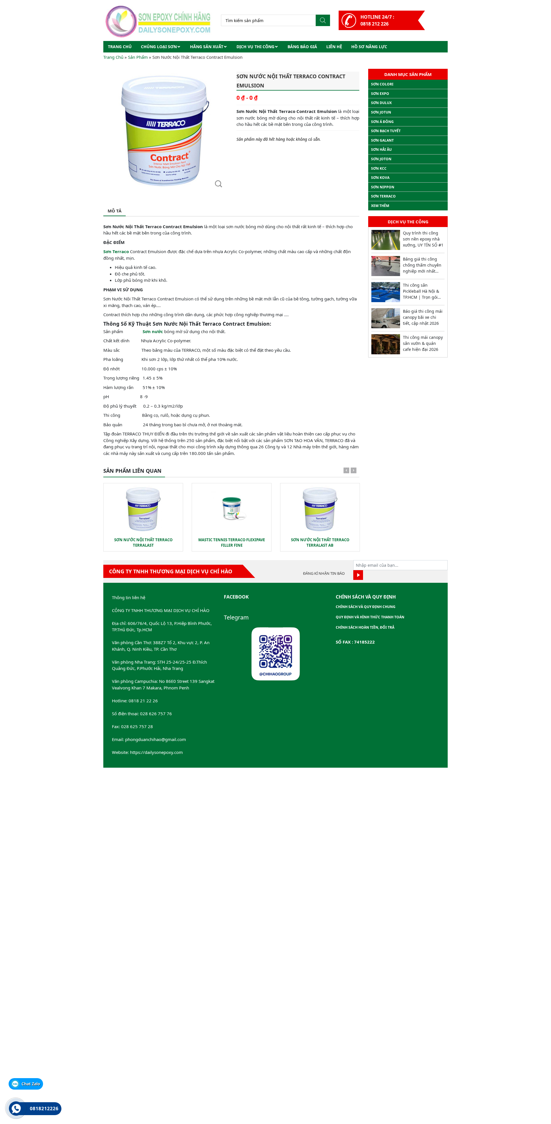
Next (353, 471)
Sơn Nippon (382, 187)
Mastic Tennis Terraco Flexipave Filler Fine (231, 542)
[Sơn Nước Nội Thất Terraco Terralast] (143, 508)
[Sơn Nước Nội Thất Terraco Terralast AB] (320, 508)
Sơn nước (153, 331)
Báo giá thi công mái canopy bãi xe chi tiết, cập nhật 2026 (423, 317)
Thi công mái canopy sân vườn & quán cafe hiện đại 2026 (423, 343)
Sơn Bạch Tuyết (386, 130)
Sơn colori (382, 84)
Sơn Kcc (379, 168)
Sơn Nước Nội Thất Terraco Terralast (143, 542)
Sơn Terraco (116, 251)
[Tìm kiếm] (323, 20)
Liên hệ (334, 46)
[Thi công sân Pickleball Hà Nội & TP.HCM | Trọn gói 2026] (385, 292)
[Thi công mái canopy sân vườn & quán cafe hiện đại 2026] (385, 344)
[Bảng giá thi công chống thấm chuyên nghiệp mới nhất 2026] (385, 266)
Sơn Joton (381, 159)
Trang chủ (120, 46)
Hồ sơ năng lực (369, 46)
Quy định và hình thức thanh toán (370, 617)
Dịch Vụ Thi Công (255, 46)
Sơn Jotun (381, 112)
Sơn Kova (380, 177)
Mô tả (114, 211)
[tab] (114, 211)
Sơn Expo (380, 93)
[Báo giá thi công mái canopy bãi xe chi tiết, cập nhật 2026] (385, 318)
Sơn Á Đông (382, 121)
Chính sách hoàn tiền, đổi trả (365, 627)
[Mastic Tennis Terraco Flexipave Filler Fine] (231, 508)
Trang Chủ (113, 57)
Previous (346, 471)
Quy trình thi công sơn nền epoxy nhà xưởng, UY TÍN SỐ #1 (423, 239)
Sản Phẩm (138, 57)
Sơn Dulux (381, 102)
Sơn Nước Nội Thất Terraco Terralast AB (320, 542)
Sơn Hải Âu (381, 149)
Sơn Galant (382, 140)
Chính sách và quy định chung (365, 606)
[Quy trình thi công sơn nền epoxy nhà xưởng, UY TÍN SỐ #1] (385, 240)
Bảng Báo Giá (302, 46)
